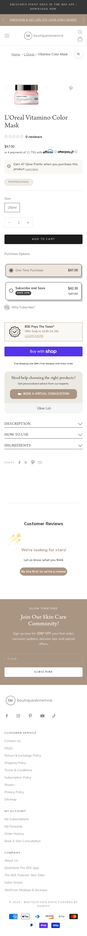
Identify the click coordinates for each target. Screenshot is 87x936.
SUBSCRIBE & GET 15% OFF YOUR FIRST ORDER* (43, 20)
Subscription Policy (17, 777)
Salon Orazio (13, 882)
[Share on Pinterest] (32, 462)
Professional (18, 182)
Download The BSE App (21, 868)
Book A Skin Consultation (22, 841)
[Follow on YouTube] (42, 716)
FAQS (8, 748)
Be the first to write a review (43, 571)
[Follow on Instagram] (18, 716)
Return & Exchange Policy (22, 755)
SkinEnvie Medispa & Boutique (26, 890)
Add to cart (43, 239)
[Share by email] (40, 462)
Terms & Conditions (18, 770)
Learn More (31, 169)
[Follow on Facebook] (6, 716)
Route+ (9, 785)
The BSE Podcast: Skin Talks (24, 875)
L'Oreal (29, 54)
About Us (11, 860)
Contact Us (12, 741)
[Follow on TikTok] (54, 716)
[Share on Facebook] (19, 462)
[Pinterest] (71, 88)
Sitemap (10, 799)
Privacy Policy (14, 792)
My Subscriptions (16, 819)
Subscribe (43, 672)
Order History (14, 834)
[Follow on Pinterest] (30, 716)
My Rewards (13, 826)
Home (16, 54)
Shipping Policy (15, 763)
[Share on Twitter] (25, 462)
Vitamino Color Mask (53, 54)
